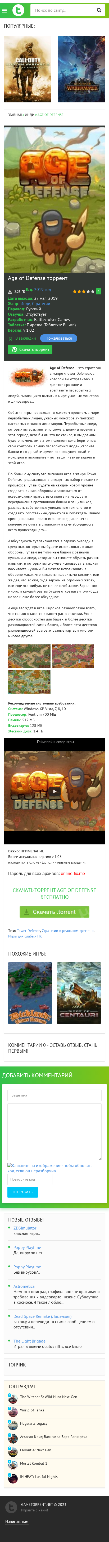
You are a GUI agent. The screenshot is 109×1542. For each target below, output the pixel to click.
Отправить (23, 1192)
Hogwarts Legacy (33, 1423)
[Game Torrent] (18, 10)
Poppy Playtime (27, 1247)
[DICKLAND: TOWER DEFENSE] (30, 993)
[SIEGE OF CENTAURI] (79, 993)
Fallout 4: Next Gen (35, 1450)
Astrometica (24, 1286)
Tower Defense (28, 930)
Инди (25, 303)
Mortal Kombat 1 (33, 1463)
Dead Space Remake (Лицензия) (42, 1316)
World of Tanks (32, 1410)
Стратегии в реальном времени (68, 930)
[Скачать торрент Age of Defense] (54, 912)
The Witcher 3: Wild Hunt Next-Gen (48, 1397)
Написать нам (17, 1521)
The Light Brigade (29, 1341)
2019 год (42, 289)
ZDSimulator (24, 1228)
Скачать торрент (34, 349)
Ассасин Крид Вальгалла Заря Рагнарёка (53, 1437)
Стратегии (41, 303)
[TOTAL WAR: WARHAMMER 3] (81, 69)
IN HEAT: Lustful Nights (39, 1476)
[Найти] (99, 10)
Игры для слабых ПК (25, 936)
